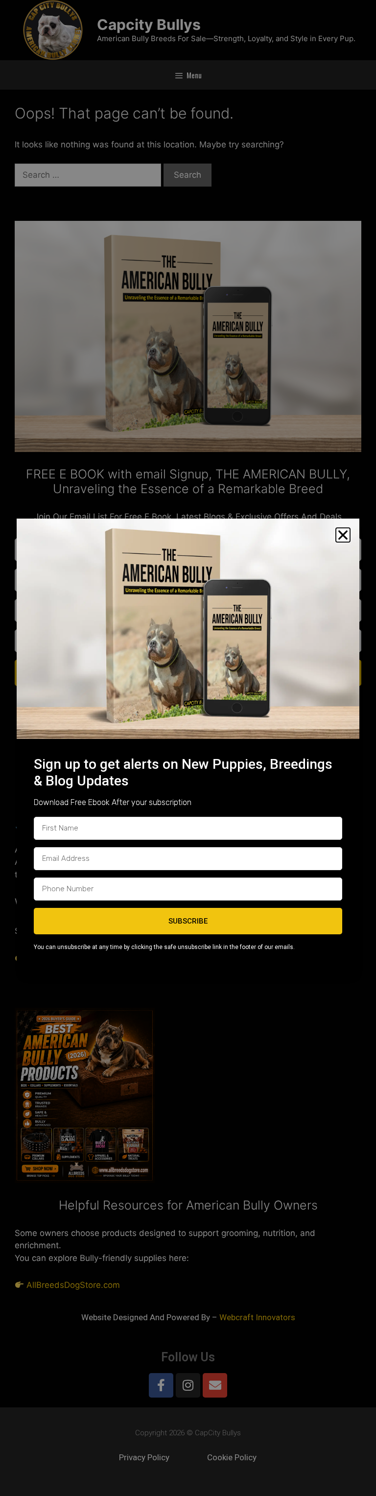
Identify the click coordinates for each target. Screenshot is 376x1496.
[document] (188, 748)
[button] (343, 535)
